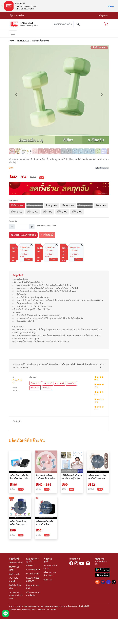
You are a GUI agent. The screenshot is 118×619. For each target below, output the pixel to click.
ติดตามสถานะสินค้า (32, 586)
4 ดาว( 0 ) (59, 383)
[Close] (2, 6)
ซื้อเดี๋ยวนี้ (48, 235)
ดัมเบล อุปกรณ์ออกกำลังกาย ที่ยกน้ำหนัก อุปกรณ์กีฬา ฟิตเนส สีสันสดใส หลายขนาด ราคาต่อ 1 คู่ (46, 477)
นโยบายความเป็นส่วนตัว (49, 574)
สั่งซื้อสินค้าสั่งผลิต (15, 586)
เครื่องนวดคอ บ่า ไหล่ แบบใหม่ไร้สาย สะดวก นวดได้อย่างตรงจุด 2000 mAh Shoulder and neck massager (97, 477)
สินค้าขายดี (14, 574)
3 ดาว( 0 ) (71, 383)
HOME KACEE (23, 41)
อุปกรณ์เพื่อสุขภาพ (40, 41)
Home (11, 41)
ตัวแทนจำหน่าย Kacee (50, 567)
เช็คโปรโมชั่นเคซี (13, 579)
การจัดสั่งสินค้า (33, 574)
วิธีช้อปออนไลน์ (16, 563)
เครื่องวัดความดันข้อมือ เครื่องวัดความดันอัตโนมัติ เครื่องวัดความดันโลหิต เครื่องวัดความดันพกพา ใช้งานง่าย (19, 477)
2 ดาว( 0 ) (35, 388)
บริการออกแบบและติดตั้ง (32, 593)
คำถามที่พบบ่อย (33, 570)
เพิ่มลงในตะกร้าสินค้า (24, 235)
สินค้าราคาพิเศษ (14, 568)
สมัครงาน (47, 580)
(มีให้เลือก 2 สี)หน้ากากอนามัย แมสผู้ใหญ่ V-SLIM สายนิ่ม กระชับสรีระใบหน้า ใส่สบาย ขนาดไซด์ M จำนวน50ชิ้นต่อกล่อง (72, 477)
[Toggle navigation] (13, 33)
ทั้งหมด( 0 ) (35, 383)
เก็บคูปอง (28, 259)
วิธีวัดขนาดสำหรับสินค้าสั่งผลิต (16, 596)
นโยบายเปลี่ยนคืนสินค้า (32, 579)
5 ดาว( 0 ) (47, 383)
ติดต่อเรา (30, 566)
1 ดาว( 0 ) (46, 388)
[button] (12, 15)
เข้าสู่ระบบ (103, 16)
